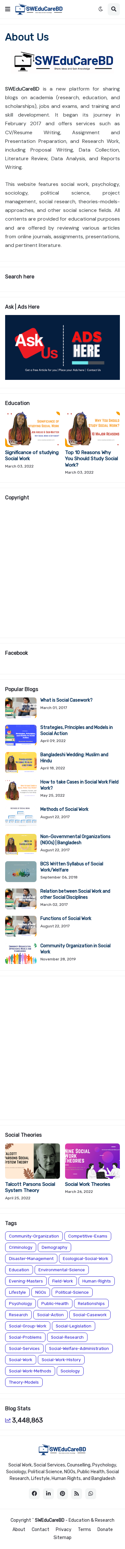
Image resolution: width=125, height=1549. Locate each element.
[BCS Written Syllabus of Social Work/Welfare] (21, 871)
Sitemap (62, 1537)
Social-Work (20, 1359)
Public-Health (55, 1303)
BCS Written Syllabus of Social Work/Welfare (71, 866)
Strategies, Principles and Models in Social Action (76, 730)
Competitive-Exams (87, 1236)
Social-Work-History (61, 1359)
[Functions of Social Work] (21, 926)
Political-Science (72, 1292)
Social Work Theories (87, 1184)
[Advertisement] (62, 568)
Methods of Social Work (64, 809)
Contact (40, 1529)
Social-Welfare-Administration (79, 1348)
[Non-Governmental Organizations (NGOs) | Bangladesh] (21, 844)
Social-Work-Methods (30, 1371)
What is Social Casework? (66, 700)
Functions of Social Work (65, 918)
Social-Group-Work (27, 1326)
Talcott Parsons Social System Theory (30, 1187)
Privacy (63, 1529)
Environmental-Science (61, 1269)
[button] (7, 9)
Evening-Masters (26, 1281)
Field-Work (62, 1281)
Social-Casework (90, 1314)
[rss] (76, 1493)
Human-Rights (96, 1281)
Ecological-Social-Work (85, 1258)
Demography (54, 1247)
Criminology (20, 1247)
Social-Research (67, 1337)
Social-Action (50, 1314)
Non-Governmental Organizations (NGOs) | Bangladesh (75, 839)
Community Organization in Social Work (75, 948)
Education (19, 1269)
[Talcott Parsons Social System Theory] (32, 1161)
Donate (105, 1529)
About (19, 1529)
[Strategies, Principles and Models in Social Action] (21, 735)
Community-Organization (34, 1236)
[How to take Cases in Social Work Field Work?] (21, 789)
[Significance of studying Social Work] (32, 429)
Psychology (20, 1303)
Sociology (70, 1371)
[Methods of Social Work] (21, 817)
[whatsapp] (90, 1493)
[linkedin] (48, 1493)
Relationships (91, 1303)
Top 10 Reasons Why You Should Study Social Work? (91, 459)
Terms (84, 1529)
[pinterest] (62, 1493)
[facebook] (34, 1493)
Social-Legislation (73, 1326)
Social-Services (24, 1348)
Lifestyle (17, 1292)
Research (18, 1314)
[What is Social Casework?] (21, 707)
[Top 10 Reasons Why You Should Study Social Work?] (92, 429)
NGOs (40, 1292)
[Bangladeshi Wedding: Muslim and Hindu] (21, 762)
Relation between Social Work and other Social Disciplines (75, 894)
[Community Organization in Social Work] (21, 953)
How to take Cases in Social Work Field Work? (79, 785)
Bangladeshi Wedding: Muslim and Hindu (74, 757)
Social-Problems (25, 1337)
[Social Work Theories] (92, 1161)
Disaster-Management (31, 1258)
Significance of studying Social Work (32, 456)
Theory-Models (24, 1382)
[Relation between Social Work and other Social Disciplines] (21, 898)
